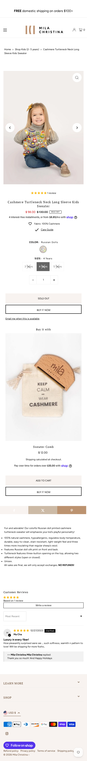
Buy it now (43, 310)
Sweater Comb (43, 447)
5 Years (57, 266)
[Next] (77, 127)
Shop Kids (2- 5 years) (27, 49)
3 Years (28, 266)
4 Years (43, 266)
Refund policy (10, 750)
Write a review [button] (43, 605)
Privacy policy (27, 750)
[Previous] (10, 127)
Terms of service (46, 750)
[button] (39, 193)
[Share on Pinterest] (71, 510)
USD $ (12, 712)
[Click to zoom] (77, 77)
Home (7, 49)
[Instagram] (6, 734)
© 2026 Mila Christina (15, 754)
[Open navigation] (11, 30)
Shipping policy (65, 750)
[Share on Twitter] (42, 510)
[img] (22, 630)
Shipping (30, 459)
